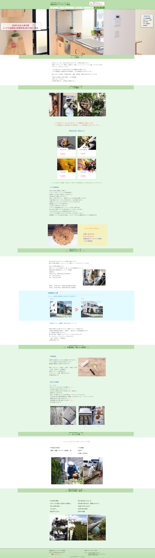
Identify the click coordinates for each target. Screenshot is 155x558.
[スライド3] (77, 52)
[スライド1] (78, 52)
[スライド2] (76, 52)
